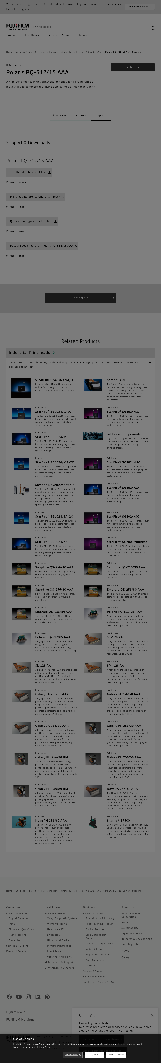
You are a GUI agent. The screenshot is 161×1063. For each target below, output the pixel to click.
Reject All (94, 1055)
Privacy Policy (43, 1047)
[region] (80, 1048)
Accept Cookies (116, 1055)
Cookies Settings (73, 1055)
